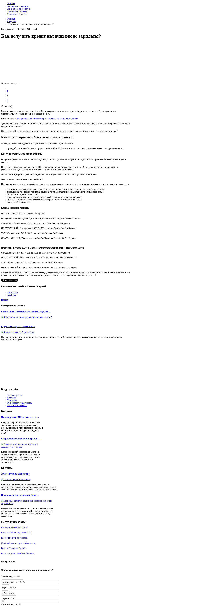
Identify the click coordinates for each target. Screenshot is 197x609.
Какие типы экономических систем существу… (25, 311)
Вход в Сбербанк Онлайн (13, 548)
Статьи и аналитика (17, 405)
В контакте (12, 292)
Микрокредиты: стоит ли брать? (33, 118)
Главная (11, 19)
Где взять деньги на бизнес (14, 527)
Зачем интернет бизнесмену (15, 473)
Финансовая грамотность (19, 403)
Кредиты (11, 21)
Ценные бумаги (14, 395)
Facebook (11, 295)
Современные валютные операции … (20, 438)
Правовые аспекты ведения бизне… (20, 495)
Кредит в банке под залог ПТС (16, 532)
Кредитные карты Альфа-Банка (18, 326)
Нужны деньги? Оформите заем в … (20, 417)
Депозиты (12, 400)
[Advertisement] (66, 62)
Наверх (4, 300)
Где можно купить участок (14, 538)
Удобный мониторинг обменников (18, 543)
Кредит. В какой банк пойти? (63, 118)
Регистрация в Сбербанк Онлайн (17, 553)
